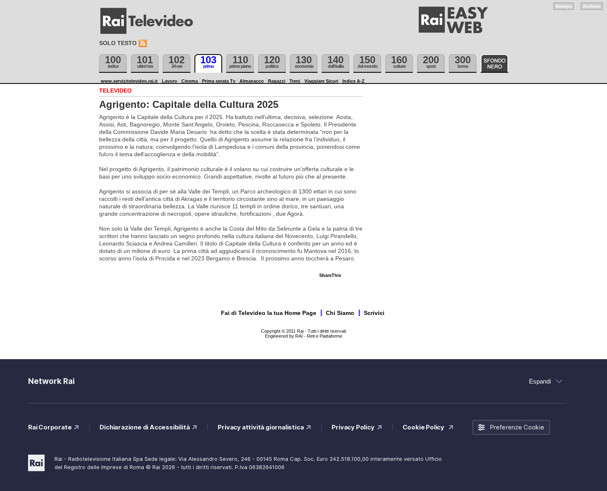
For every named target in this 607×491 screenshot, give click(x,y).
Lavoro (169, 81)
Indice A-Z (353, 81)
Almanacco (251, 81)
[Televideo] (150, 21)
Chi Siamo (340, 313)
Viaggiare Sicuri (321, 81)
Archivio (592, 6)
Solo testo (118, 43)
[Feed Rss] (143, 44)
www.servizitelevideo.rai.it (129, 81)
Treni (294, 81)
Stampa (563, 6)
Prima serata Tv (218, 81)
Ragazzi (276, 81)
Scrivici (374, 313)
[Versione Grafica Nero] (494, 63)
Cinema (189, 81)
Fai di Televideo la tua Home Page (268, 313)
